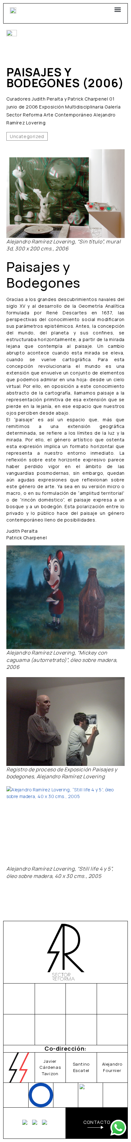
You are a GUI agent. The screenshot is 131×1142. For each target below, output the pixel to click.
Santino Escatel (81, 1067)
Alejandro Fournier (112, 1067)
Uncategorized (27, 136)
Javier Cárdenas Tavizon (50, 1067)
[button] (117, 9)
